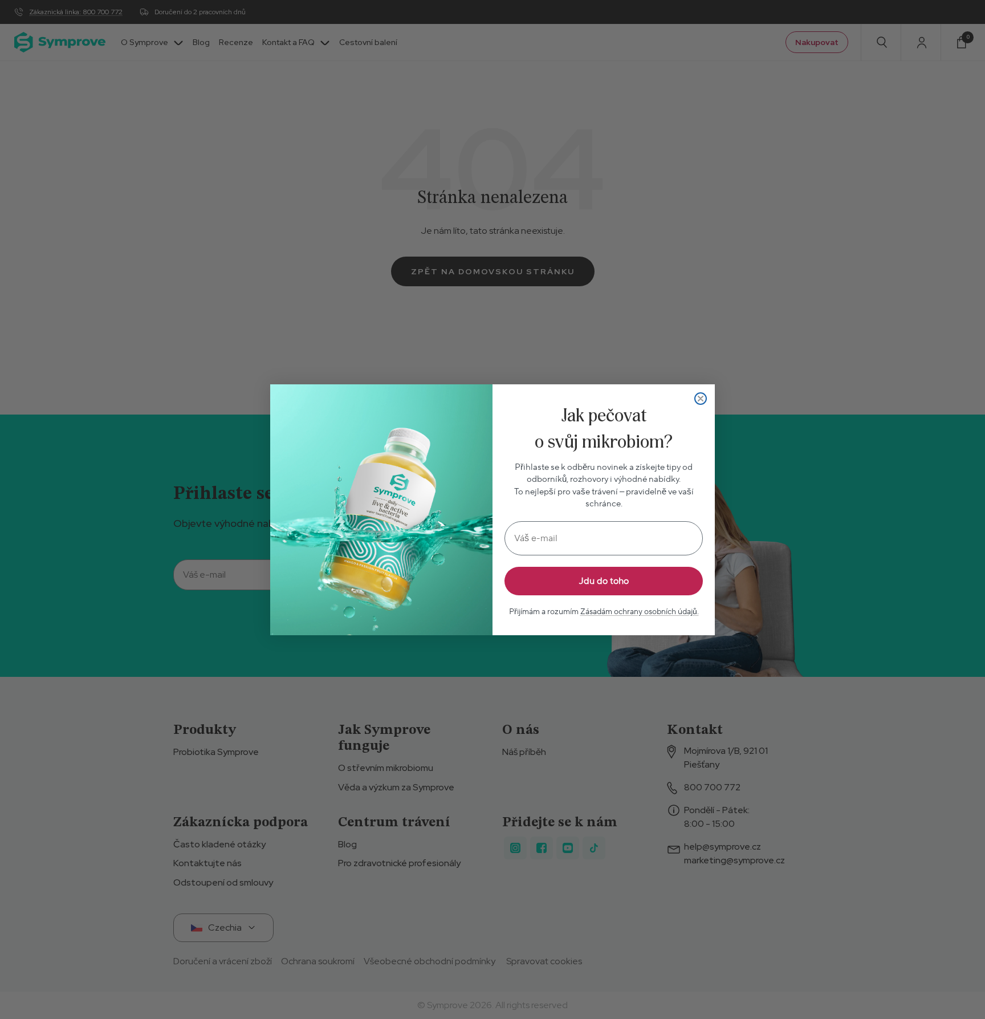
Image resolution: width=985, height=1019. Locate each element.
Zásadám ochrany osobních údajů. (639, 612)
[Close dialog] (700, 398)
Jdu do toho (604, 581)
